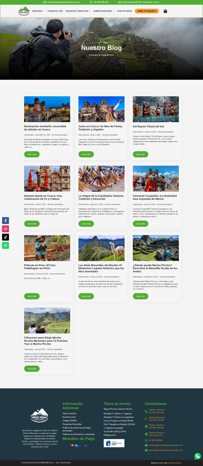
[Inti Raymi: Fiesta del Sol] (156, 109)
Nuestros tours (69, 417)
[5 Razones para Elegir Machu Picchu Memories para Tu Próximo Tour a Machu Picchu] (47, 320)
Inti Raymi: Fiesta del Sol (148, 126)
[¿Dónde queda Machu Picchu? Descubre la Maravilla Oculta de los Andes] (156, 248)
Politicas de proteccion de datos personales (77, 429)
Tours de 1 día (55, 11)
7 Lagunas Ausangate (113, 428)
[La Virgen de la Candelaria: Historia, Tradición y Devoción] (101, 178)
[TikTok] (5, 237)
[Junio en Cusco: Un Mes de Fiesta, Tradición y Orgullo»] (101, 109)
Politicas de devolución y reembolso (79, 434)
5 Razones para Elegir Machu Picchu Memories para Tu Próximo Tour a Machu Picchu (46, 340)
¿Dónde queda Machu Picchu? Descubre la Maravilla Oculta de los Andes (155, 268)
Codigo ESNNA (70, 420)
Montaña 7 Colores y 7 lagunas (118, 413)
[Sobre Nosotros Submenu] (114, 11)
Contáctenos (124, 11)
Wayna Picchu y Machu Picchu (118, 409)
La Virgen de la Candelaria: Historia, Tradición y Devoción (101, 197)
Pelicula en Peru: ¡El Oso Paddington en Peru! (40, 267)
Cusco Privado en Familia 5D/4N (118, 421)
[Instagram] (5, 228)
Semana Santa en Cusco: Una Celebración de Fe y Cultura (43, 197)
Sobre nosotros (69, 413)
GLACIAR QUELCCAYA (115, 431)
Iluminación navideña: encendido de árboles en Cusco (45, 128)
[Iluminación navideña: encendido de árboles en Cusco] (47, 109)
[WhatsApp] (5, 245)
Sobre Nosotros (102, 11)
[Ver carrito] (165, 11)
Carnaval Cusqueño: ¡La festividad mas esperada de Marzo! (155, 197)
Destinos (37, 11)
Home (99, 42)
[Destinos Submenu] (44, 11)
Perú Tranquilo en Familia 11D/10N (119, 424)
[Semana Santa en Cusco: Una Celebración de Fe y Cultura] (47, 178)
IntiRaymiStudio (175, 463)
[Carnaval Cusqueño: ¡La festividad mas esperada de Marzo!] (156, 179)
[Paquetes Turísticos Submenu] (90, 11)
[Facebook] (5, 220)
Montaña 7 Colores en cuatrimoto (119, 417)
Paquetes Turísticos (77, 11)
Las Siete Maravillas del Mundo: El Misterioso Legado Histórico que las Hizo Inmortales (101, 268)
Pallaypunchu (110, 435)
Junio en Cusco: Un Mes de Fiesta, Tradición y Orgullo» (100, 128)
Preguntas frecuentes (72, 424)
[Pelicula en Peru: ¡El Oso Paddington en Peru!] (47, 248)
